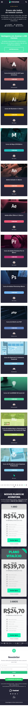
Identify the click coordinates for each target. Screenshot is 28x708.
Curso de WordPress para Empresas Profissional (14, 465)
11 (17, 485)
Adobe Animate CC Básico (14, 180)
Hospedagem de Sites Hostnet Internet (14, 702)
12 (19, 485)
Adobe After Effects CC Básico (14, 215)
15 (26, 485)
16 (14, 486)
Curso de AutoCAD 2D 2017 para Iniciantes (14, 74)
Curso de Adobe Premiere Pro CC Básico (14, 251)
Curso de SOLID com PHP (14, 322)
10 (15, 485)
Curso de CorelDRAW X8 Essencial (14, 393)
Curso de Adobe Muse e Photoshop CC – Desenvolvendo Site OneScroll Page (14, 429)
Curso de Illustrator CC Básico (14, 108)
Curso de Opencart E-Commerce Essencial (14, 358)
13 (22, 485)
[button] (2, 2)
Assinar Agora (14, 540)
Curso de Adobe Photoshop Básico (14, 286)
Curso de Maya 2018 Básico (14, 144)
